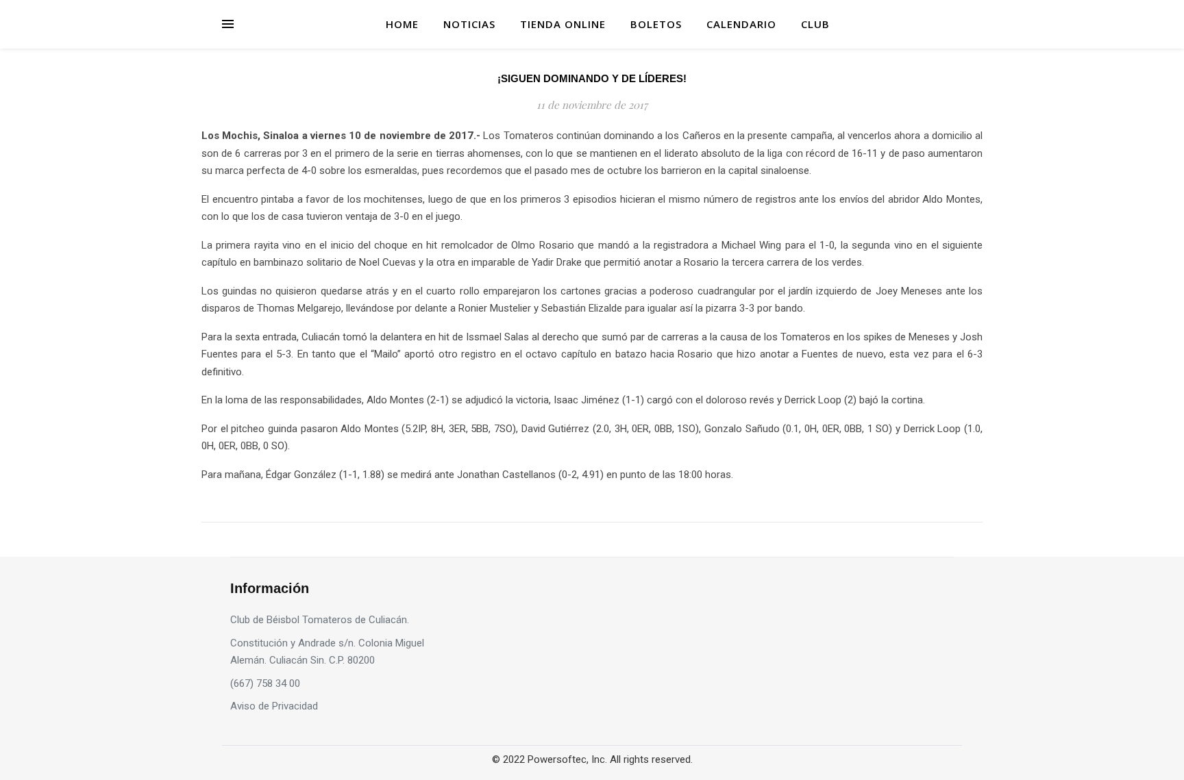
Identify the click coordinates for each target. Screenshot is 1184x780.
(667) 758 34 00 (265, 683)
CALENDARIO (741, 24)
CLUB (815, 24)
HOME (402, 24)
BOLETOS (656, 24)
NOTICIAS (469, 24)
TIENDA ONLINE (563, 24)
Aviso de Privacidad (274, 706)
